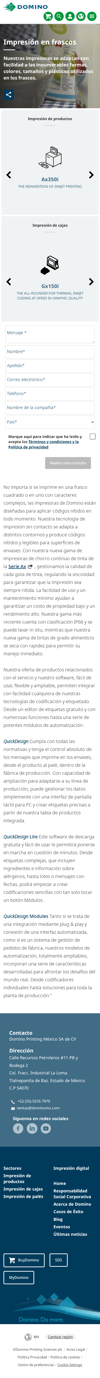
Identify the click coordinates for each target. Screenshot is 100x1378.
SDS (58, 1260)
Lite (20, 836)
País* (12, 422)
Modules (26, 916)
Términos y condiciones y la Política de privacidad (43, 444)
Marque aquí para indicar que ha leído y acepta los (45, 442)
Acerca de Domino (72, 1204)
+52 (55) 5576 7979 (34, 1101)
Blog (58, 1219)
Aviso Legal (76, 1349)
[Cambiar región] (81, 16)
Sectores (12, 1168)
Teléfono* (16, 393)
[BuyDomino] (48, 16)
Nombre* (16, 351)
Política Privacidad (32, 1357)
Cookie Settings (69, 1364)
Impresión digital (71, 1168)
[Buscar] (59, 16)
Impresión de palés (23, 1196)
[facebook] (18, 1128)
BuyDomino (28, 1260)
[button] (8, 175)
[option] (50, 172)
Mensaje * (17, 332)
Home (59, 1183)
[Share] (8, 95)
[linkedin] (32, 1128)
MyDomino (19, 1277)
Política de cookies (65, 1357)
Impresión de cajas (23, 1189)
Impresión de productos (17, 1178)
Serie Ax (17, 566)
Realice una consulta (68, 462)
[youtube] (45, 1128)
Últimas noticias (70, 1234)
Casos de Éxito (68, 1211)
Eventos (61, 1226)
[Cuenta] (70, 16)
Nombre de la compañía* (31, 407)
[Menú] (92, 16)
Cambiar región (60, 1336)
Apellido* (16, 365)
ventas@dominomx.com (38, 1108)
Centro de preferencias (36, 1364)
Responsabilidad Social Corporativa (72, 1193)
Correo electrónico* (26, 379)
